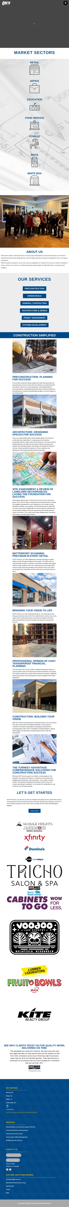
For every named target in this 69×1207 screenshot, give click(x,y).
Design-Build (35, 296)
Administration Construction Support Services (20, 1127)
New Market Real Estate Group (16, 1183)
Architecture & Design (34, 310)
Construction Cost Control (14, 1134)
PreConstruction (34, 288)
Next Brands (10, 1186)
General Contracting (34, 303)
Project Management (34, 317)
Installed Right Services (13, 1179)
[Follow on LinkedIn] (10, 1169)
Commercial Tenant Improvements (17, 1130)
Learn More (34, 811)
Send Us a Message (13, 1155)
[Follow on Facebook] (7, 1169)
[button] (65, 3)
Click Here (34, 1076)
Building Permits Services (14, 1140)
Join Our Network (12, 1160)
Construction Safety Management (17, 1137)
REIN (7, 1193)
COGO (8, 1189)
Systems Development (34, 325)
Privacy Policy (10, 1164)
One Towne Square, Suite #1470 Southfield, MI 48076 (21, 1112)
